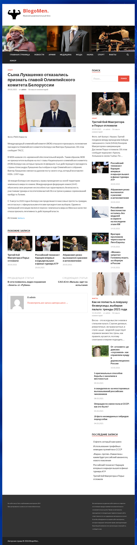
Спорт (101, 55)
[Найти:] (110, 79)
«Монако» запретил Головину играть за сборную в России (120, 257)
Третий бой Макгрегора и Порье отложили (18, 257)
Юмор (13, 61)
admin (23, 89)
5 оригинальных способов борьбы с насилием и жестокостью (108, 376)
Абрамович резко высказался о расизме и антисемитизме (75, 257)
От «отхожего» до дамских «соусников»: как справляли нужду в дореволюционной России (121, 355)
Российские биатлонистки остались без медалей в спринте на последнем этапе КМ (118, 215)
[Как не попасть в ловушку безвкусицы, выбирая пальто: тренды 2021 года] (110, 296)
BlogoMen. (36, 10)
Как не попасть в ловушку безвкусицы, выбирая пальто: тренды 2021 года (110, 305)
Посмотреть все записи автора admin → (47, 302)
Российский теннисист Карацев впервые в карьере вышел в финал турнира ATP (47, 259)
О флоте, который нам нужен (107, 441)
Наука (90, 55)
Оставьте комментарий (38, 89)
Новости (39, 55)
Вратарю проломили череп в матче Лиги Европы (118, 238)
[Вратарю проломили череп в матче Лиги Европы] (100, 243)
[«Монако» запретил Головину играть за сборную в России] (100, 261)
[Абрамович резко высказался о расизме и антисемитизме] (75, 251)
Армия (52, 55)
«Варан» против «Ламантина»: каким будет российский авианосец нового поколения (110, 457)
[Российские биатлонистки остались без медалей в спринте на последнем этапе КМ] (100, 217)
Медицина (65, 55)
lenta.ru (21, 218)
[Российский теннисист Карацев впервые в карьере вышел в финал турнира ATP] (47, 251)
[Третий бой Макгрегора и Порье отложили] (20, 251)
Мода (79, 55)
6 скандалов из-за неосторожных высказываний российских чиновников (111, 391)
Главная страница (20, 55)
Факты (112, 55)
